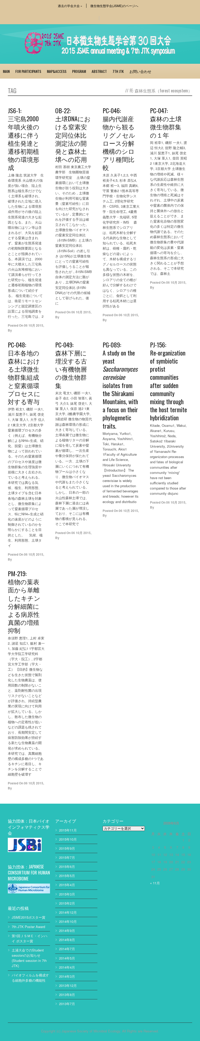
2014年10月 (68, 921)
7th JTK (118, 71)
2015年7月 (67, 857)
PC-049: (71, 364)
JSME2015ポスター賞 (28, 917)
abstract (99, 71)
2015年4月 (67, 884)
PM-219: (24, 601)
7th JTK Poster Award (28, 926)
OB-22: (73, 134)
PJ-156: (168, 381)
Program (79, 71)
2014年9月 (67, 930)
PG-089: (120, 385)
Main (6, 71)
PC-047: (166, 122)
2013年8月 (67, 994)
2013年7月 (67, 1003)
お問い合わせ (140, 71)
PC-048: (24, 373)
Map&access (56, 71)
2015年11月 (68, 830)
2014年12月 (68, 912)
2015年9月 (67, 848)
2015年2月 (67, 903)
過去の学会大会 (70, 6)
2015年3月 (67, 894)
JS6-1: (24, 139)
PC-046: (119, 139)
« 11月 (155, 882)
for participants (28, 71)
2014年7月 (67, 948)
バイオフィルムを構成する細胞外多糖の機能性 (30, 978)
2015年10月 (68, 839)
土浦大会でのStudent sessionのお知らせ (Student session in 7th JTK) (29, 958)
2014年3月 (67, 976)
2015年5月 (67, 875)
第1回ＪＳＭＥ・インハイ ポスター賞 (29, 938)
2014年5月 (67, 958)
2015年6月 (67, 866)
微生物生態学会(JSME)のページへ (114, 6)
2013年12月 (68, 985)
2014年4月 (67, 967)
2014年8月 (67, 939)
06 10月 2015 (33, 325)
